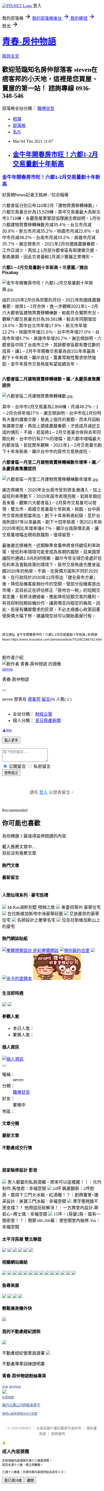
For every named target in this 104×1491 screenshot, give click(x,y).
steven (7, 669)
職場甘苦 (45, 108)
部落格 (19, 125)
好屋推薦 (8, 1397)
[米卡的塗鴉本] (17, 978)
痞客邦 (34, 699)
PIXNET (25, 1428)
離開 (30, 1480)
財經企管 (43, 714)
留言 (46, 699)
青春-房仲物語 (29, 41)
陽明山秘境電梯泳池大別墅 (19, 1413)
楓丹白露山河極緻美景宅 (21, 1405)
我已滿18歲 (13, 1480)
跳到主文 (10, 56)
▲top (7, 730)
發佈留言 (11, 773)
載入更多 (11, 740)
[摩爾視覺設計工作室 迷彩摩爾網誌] (30, 950)
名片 (17, 132)
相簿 (17, 119)
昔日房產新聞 (48, 720)
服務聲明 (58, 1434)
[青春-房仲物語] (4, 1392)
